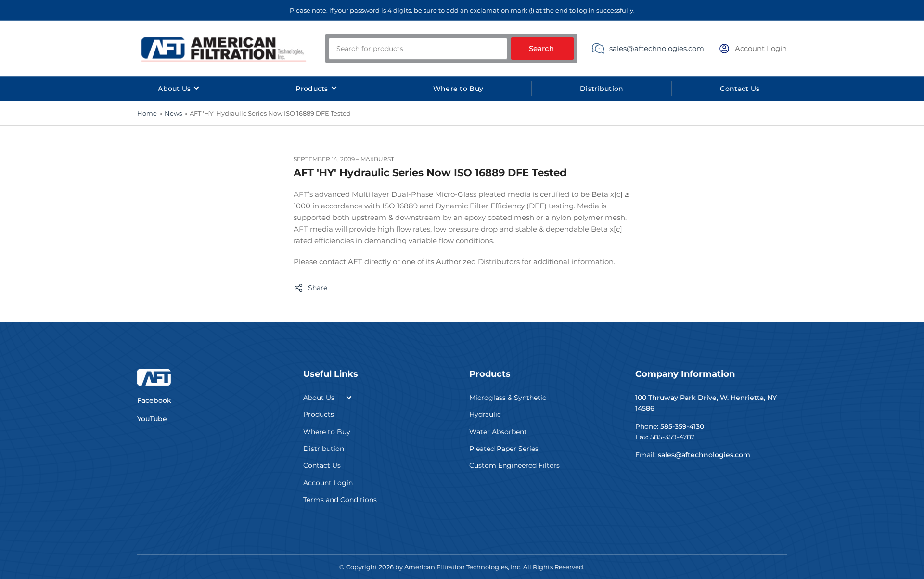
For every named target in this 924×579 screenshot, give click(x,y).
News (173, 113)
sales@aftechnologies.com (656, 48)
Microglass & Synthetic (507, 397)
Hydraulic (485, 414)
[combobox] (418, 48)
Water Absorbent (498, 431)
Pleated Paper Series (504, 448)
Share (317, 287)
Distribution (601, 88)
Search (541, 48)
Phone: (669, 426)
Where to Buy (458, 88)
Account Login (328, 482)
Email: (692, 454)
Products (311, 88)
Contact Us (739, 88)
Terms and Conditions (340, 499)
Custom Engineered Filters (514, 465)
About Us (174, 88)
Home (147, 113)
